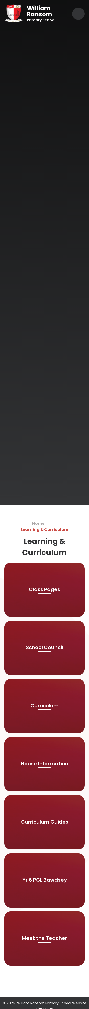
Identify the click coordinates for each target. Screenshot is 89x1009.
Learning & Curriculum (44, 529)
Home (38, 523)
